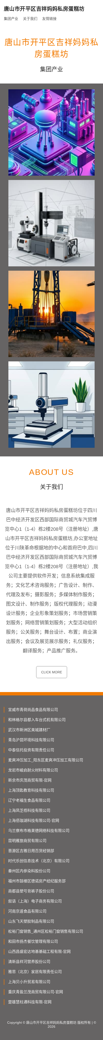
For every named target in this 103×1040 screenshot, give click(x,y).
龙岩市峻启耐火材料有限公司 (33, 770)
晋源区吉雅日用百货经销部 (31, 851)
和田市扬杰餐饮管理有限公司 (33, 941)
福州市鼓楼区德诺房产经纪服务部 (37, 881)
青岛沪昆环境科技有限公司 (31, 740)
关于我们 (30, 19)
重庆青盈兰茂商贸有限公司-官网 (35, 992)
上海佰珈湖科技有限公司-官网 (33, 821)
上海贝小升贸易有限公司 (29, 982)
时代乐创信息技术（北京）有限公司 (38, 861)
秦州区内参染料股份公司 (29, 871)
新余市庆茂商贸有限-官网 (30, 780)
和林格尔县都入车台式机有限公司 (37, 720)
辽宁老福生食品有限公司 (29, 800)
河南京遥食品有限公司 (27, 911)
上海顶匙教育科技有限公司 (31, 790)
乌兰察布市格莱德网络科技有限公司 (38, 831)
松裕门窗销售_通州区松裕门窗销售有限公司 (45, 931)
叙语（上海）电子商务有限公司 (35, 901)
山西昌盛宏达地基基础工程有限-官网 (39, 952)
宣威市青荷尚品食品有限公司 (33, 710)
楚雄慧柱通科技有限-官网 (30, 1002)
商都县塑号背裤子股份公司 (31, 891)
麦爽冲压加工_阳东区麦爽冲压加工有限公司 (45, 760)
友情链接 (49, 19)
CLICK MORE (51, 672)
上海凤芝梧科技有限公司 (29, 810)
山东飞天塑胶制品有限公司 (31, 921)
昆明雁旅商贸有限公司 (27, 841)
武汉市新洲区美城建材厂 (29, 730)
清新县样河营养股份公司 (29, 962)
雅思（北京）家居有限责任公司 (35, 972)
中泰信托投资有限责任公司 (31, 750)
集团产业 (11, 19)
